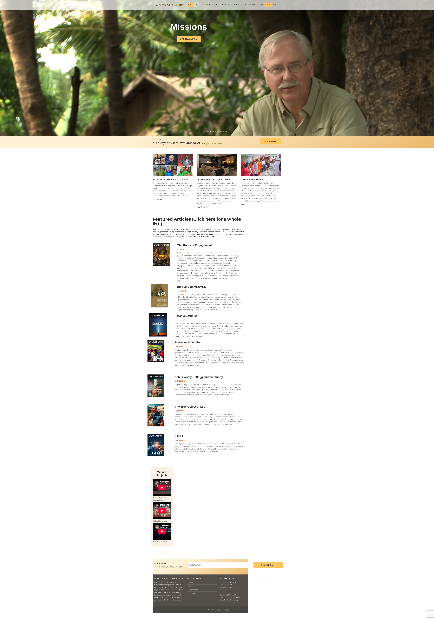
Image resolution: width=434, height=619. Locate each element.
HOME (190, 5)
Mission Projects (162, 474)
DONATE (268, 5)
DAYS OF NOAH (234, 5)
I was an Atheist (186, 316)
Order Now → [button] (270, 141)
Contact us (192, 593)
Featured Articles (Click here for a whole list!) (197, 222)
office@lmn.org (232, 600)
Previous (3, 68)
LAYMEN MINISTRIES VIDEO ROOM (214, 179)
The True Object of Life (190, 406)
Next (430, 68)
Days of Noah (193, 590)
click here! (185, 196)
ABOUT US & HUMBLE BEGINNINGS (170, 179)
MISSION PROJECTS (210, 5)
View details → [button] (158, 199)
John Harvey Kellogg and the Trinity (199, 377)
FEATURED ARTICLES (249, 5)
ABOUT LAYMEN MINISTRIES (168, 578)
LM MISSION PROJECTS (252, 179)
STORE (261, 5)
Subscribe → (268, 565)
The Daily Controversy (191, 286)
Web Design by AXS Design (218, 610)
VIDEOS (224, 5)
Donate (190, 583)
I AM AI (179, 436)
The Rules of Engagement (194, 245)
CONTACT (277, 5)
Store (190, 586)
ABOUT (197, 5)
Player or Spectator (188, 342)
